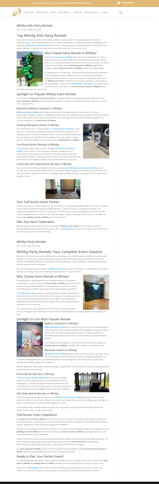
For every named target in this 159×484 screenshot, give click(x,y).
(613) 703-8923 (65, 3)
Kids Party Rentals (91, 12)
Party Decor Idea (34, 30)
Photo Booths (63, 12)
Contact (105, 12)
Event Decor (77, 12)
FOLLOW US (128, 2)
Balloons (53, 12)
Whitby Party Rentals (31, 241)
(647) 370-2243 (43, 3)
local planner (33, 468)
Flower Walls (29, 12)
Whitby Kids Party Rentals (34, 25)
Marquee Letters (42, 12)
